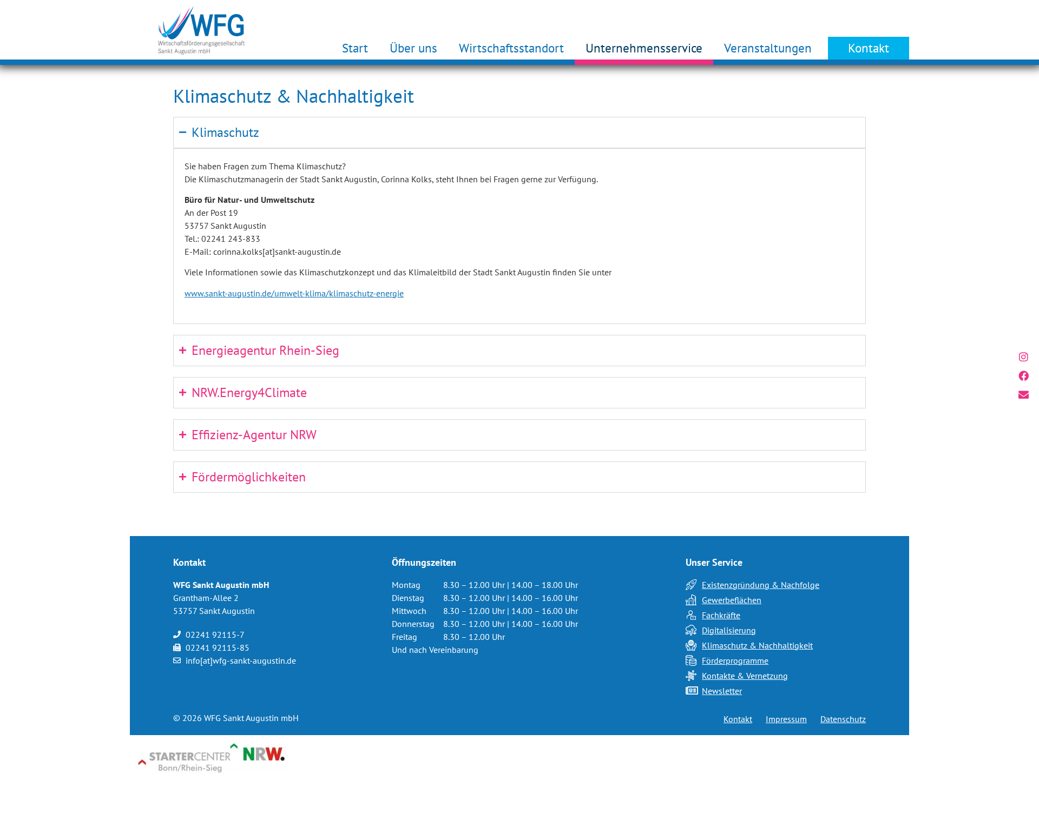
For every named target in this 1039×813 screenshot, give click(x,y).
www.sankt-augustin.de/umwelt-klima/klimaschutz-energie (294, 293)
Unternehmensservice (644, 48)
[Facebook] (1023, 376)
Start (355, 48)
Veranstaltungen (768, 48)
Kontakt (868, 48)
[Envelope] (1023, 394)
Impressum (786, 718)
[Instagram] (1023, 357)
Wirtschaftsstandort (511, 48)
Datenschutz (843, 718)
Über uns (413, 48)
